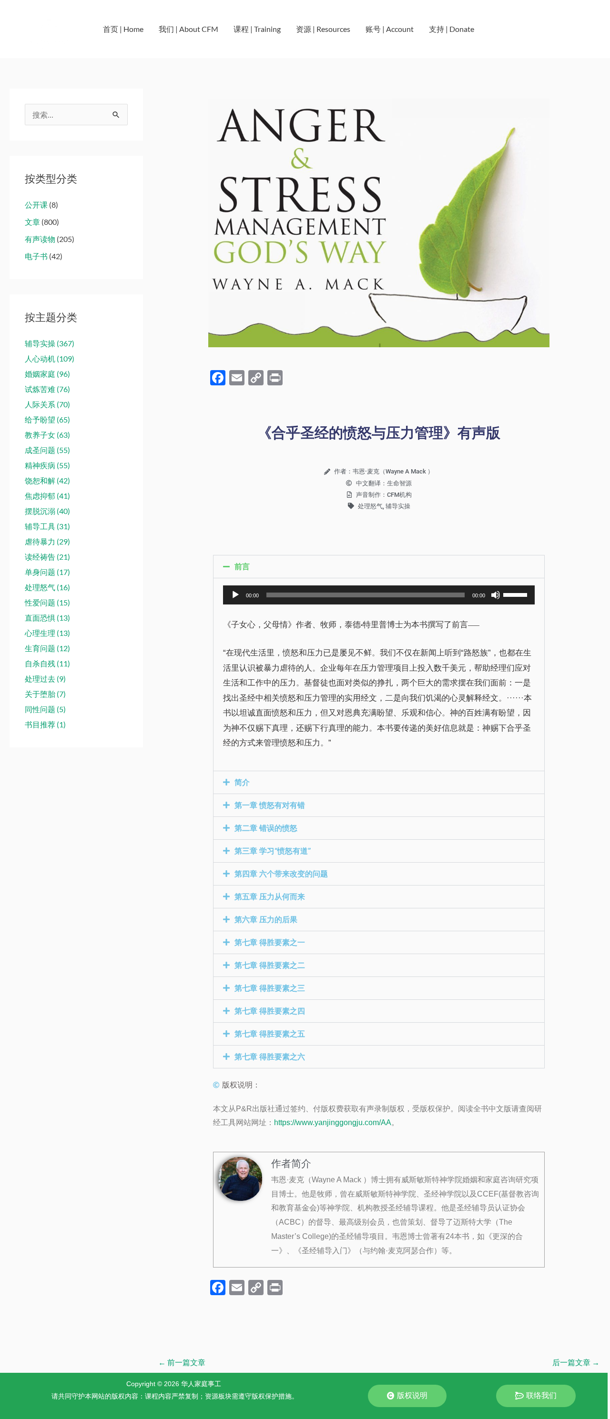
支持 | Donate (451, 28)
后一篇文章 (576, 1362)
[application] (379, 594)
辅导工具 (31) (47, 526)
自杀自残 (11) (47, 663)
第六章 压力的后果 (265, 919)
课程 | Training (257, 28)
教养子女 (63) (47, 434)
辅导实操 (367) (49, 343)
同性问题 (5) (45, 709)
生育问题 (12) (47, 648)
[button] (379, 566)
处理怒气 (370, 506)
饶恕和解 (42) (47, 480)
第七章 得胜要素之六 (269, 1056)
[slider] (516, 594)
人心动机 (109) (49, 358)
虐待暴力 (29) (47, 541)
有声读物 (40, 238)
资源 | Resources (323, 28)
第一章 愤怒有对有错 (269, 805)
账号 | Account (390, 28)
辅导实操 (398, 506)
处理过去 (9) (45, 678)
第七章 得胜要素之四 (269, 1011)
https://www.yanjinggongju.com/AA (332, 1122)
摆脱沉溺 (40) (47, 510)
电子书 (36, 256)
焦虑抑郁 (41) (47, 495)
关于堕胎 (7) (45, 693)
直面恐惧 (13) (47, 617)
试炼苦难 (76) (47, 388)
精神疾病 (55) (47, 465)
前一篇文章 (181, 1362)
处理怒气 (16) (47, 587)
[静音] (495, 595)
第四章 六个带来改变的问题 (281, 873)
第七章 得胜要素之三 (269, 988)
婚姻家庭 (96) (47, 373)
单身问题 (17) (47, 571)
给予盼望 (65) (47, 419)
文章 (32, 221)
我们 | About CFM (188, 28)
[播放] (235, 595)
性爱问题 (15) (47, 602)
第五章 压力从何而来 (269, 896)
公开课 (36, 204)
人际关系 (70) (47, 404)
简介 (242, 782)
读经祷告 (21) (47, 556)
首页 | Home (123, 28)
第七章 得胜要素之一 (269, 942)
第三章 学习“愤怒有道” (272, 850)
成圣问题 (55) (47, 449)
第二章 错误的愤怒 (265, 828)
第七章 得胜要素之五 (269, 1033)
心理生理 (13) (47, 632)
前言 (242, 566)
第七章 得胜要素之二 (269, 965)
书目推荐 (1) (45, 724)
